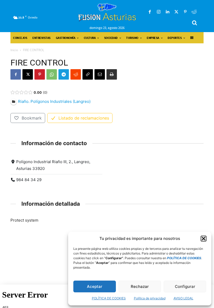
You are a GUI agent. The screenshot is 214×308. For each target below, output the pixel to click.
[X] (27, 74)
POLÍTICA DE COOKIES (109, 298)
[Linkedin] (167, 12)
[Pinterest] (185, 12)
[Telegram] (63, 74)
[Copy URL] (87, 74)
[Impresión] (111, 74)
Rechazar (140, 286)
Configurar (185, 286)
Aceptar (94, 286)
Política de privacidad (149, 298)
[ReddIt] (75, 74)
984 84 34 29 (28, 179)
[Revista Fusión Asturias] (107, 12)
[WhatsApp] (51, 74)
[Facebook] (150, 12)
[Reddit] (194, 12)
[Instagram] (159, 12)
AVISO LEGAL (183, 298)
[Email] (99, 74)
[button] (203, 238)
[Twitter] (176, 12)
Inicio (14, 50)
